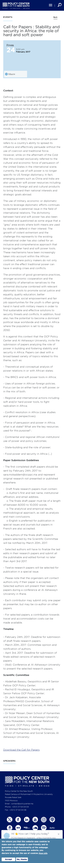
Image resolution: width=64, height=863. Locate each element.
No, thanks (22, 859)
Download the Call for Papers (21, 750)
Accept (8, 859)
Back (55, 17)
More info (43, 853)
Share (11, 74)
